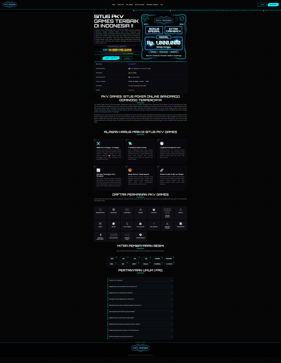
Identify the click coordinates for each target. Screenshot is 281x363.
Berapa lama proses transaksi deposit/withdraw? (125, 305)
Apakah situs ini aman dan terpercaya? (121, 317)
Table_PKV (120, 4)
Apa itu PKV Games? (116, 280)
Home (113, 4)
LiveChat (127, 58)
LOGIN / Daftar (111, 58)
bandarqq (171, 104)
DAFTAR (273, 4)
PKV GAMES (131, 64)
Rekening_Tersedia (152, 4)
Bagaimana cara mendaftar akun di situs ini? (123, 286)
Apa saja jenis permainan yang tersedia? (122, 311)
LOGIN (262, 4)
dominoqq (133, 115)
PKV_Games (129, 4)
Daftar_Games (139, 4)
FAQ (161, 4)
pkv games (165, 120)
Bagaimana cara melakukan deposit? (121, 293)
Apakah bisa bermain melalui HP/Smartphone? (124, 330)
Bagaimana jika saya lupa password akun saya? (124, 324)
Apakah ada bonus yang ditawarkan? (121, 336)
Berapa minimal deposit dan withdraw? (121, 299)
